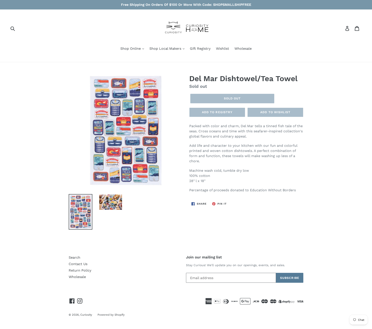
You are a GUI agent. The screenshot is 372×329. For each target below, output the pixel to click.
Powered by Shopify (111, 314)
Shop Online (131, 48)
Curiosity (86, 314)
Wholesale (243, 48)
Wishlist (222, 48)
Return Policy (80, 270)
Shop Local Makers (165, 48)
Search (74, 257)
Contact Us (78, 264)
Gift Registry (200, 48)
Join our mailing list (204, 257)
